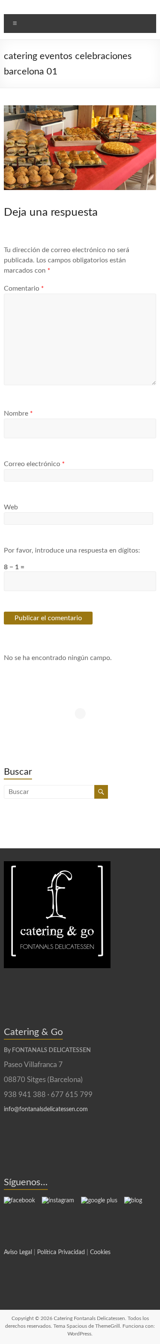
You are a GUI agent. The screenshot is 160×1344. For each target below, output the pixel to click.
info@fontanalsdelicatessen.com (46, 1109)
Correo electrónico (34, 464)
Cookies (100, 1252)
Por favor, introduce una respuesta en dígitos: (72, 550)
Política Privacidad (61, 1252)
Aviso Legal (18, 1252)
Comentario (24, 288)
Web (11, 507)
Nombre (18, 413)
